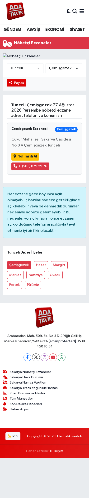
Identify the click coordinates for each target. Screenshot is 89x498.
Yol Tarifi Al (27, 156)
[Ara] (74, 12)
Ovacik (55, 275)
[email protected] (62, 341)
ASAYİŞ (33, 29)
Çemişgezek (19, 265)
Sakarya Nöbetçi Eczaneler (30, 372)
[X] (36, 357)
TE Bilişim (56, 451)
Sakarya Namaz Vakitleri (28, 382)
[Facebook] (27, 357)
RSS (15, 436)
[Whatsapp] (62, 357)
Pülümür (33, 285)
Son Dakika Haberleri (26, 404)
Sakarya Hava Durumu (26, 377)
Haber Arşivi (19, 409)
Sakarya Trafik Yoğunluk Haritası (34, 388)
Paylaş (19, 83)
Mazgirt (59, 265)
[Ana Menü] (82, 12)
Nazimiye (36, 275)
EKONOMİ (54, 29)
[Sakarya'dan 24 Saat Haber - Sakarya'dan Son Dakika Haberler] (15, 12)
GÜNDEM (12, 29)
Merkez (15, 275)
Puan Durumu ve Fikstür (27, 393)
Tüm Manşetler (21, 398)
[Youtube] (53, 357)
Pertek (14, 285)
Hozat (41, 265)
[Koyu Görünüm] (68, 12)
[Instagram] (44, 357)
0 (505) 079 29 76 (33, 166)
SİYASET (77, 29)
